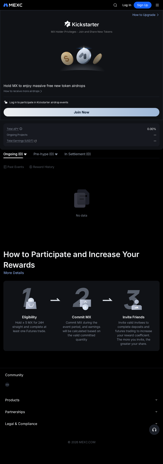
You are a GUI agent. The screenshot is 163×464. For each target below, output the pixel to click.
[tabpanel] (81, 200)
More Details (14, 273)
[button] (35, 141)
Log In (126, 5)
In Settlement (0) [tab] (78, 154)
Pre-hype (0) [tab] (44, 154)
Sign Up (142, 5)
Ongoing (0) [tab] (13, 154)
